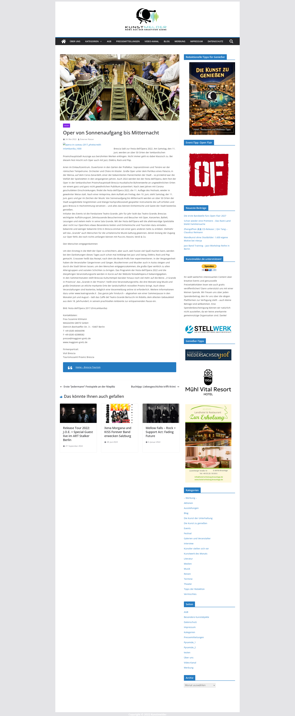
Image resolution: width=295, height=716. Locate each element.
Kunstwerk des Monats (195, 553)
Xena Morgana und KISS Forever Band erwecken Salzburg (117, 432)
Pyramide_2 (190, 647)
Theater (188, 583)
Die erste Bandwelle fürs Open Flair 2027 (205, 215)
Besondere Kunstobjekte (196, 617)
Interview (188, 543)
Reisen (187, 573)
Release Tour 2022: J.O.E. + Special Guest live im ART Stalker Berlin (78, 434)
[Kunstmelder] (63, 41)
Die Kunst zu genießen (195, 523)
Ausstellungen (191, 508)
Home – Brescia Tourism (88, 367)
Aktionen (188, 503)
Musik (66, 125)
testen (187, 652)
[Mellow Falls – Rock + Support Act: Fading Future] (161, 405)
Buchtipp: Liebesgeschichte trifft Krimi (153, 386)
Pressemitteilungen (128, 41)
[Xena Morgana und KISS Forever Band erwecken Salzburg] (119, 405)
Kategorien (92, 41)
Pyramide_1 (190, 642)
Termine (188, 578)
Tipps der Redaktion (194, 589)
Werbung (180, 41)
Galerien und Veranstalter (197, 538)
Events (187, 528)
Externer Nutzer (87, 139)
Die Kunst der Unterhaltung (198, 518)
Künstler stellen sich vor (196, 548)
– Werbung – (190, 497)
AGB (109, 41)
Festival (188, 533)
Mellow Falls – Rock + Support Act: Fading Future (161, 432)
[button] (100, 41)
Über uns (75, 41)
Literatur (188, 558)
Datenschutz (215, 41)
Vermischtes (190, 594)
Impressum (196, 41)
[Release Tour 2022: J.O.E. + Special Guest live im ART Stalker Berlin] (78, 405)
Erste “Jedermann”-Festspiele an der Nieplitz (89, 386)
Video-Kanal (152, 41)
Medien (188, 563)
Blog (167, 41)
